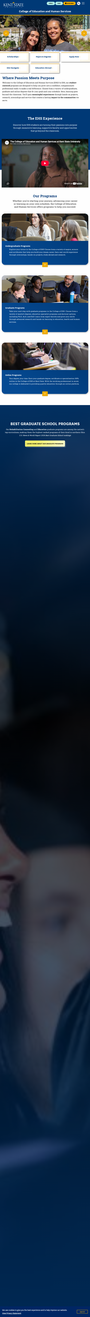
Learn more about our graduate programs (45, 443)
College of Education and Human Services (45, 11)
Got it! (82, 1311)
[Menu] (83, 3)
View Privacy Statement (11, 1313)
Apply (51, 3)
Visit (59, 3)
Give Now (70, 3)
